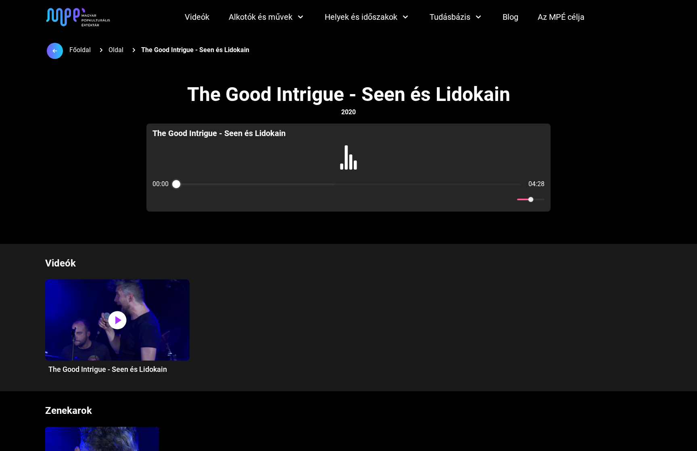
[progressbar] (348, 184)
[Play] (348, 199)
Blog (510, 17)
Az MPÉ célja (561, 17)
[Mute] (509, 199)
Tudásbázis (450, 17)
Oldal (116, 50)
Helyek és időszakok (361, 17)
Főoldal (80, 50)
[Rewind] (331, 200)
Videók (197, 17)
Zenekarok (68, 410)
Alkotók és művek (260, 17)
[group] (348, 168)
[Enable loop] (157, 199)
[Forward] (366, 200)
